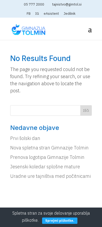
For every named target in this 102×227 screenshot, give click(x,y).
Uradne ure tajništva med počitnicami (50, 176)
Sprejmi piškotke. (59, 221)
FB (29, 14)
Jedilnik (70, 14)
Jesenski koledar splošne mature (45, 167)
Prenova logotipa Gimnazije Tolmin (47, 157)
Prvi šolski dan (25, 138)
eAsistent (51, 14)
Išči (86, 110)
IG (37, 14)
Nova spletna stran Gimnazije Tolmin (49, 148)
